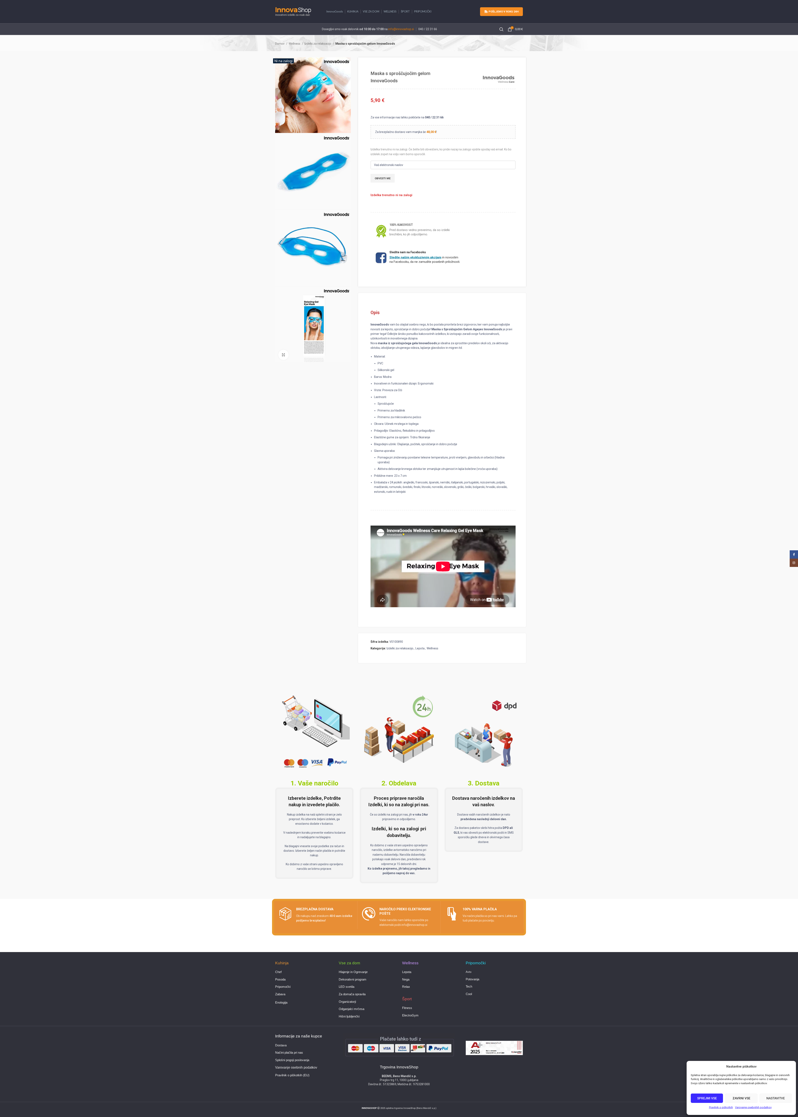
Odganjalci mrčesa (351, 1009)
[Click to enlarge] (283, 355)
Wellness (295, 43)
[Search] (501, 29)
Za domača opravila (352, 994)
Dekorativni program (352, 979)
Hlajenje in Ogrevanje (353, 972)
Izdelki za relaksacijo (318, 43)
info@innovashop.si (401, 29)
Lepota (420, 648)
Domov (280, 43)
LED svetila (346, 986)
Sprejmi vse (707, 1098)
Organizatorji (347, 1001)
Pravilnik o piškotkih (721, 1107)
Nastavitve (775, 1098)
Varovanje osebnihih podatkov (753, 1107)
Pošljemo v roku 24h (504, 11)
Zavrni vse (741, 1098)
